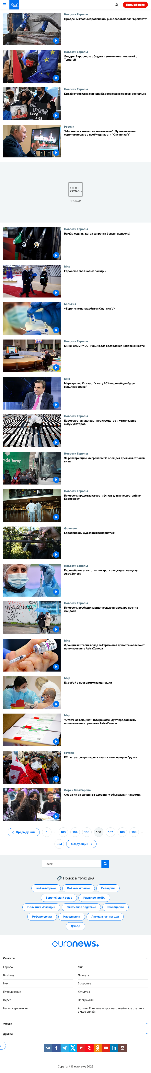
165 (86, 832)
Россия (69, 126)
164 (75, 832)
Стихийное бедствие (81, 907)
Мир (67, 266)
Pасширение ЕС (94, 897)
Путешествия (12, 991)
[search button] (105, 864)
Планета (83, 975)
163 (63, 832)
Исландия (108, 888)
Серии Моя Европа (77, 789)
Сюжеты (9, 958)
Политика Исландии (41, 907)
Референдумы (42, 916)
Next (6, 983)
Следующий (79, 843)
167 (110, 832)
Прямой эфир (135, 4)
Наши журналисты (15, 1008)
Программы (86, 1000)
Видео (7, 1000)
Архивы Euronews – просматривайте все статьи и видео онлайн (111, 1010)
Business (8, 975)
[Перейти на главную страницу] (14, 4)
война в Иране (46, 888)
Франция (70, 528)
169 (134, 832)
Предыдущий (25, 832)
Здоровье (84, 983)
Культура (84, 991)
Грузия (69, 752)
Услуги (7, 1023)
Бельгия (70, 303)
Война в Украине (78, 888)
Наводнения (71, 916)
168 (122, 832)
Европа (8, 967)
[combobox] (75, 864)
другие (8, 1034)
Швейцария (115, 907)
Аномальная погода (105, 916)
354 (59, 843)
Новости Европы (76, 14)
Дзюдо (75, 926)
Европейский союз (59, 897)
